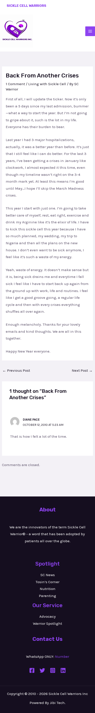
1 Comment (15, 84)
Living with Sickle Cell (47, 84)
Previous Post (16, 370)
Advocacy (47, 616)
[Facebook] (32, 670)
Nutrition (47, 588)
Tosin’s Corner (47, 582)
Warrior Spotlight (47, 623)
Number (62, 656)
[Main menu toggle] (90, 31)
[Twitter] (42, 670)
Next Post (82, 370)
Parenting (47, 596)
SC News (47, 575)
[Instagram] (52, 670)
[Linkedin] (63, 670)
